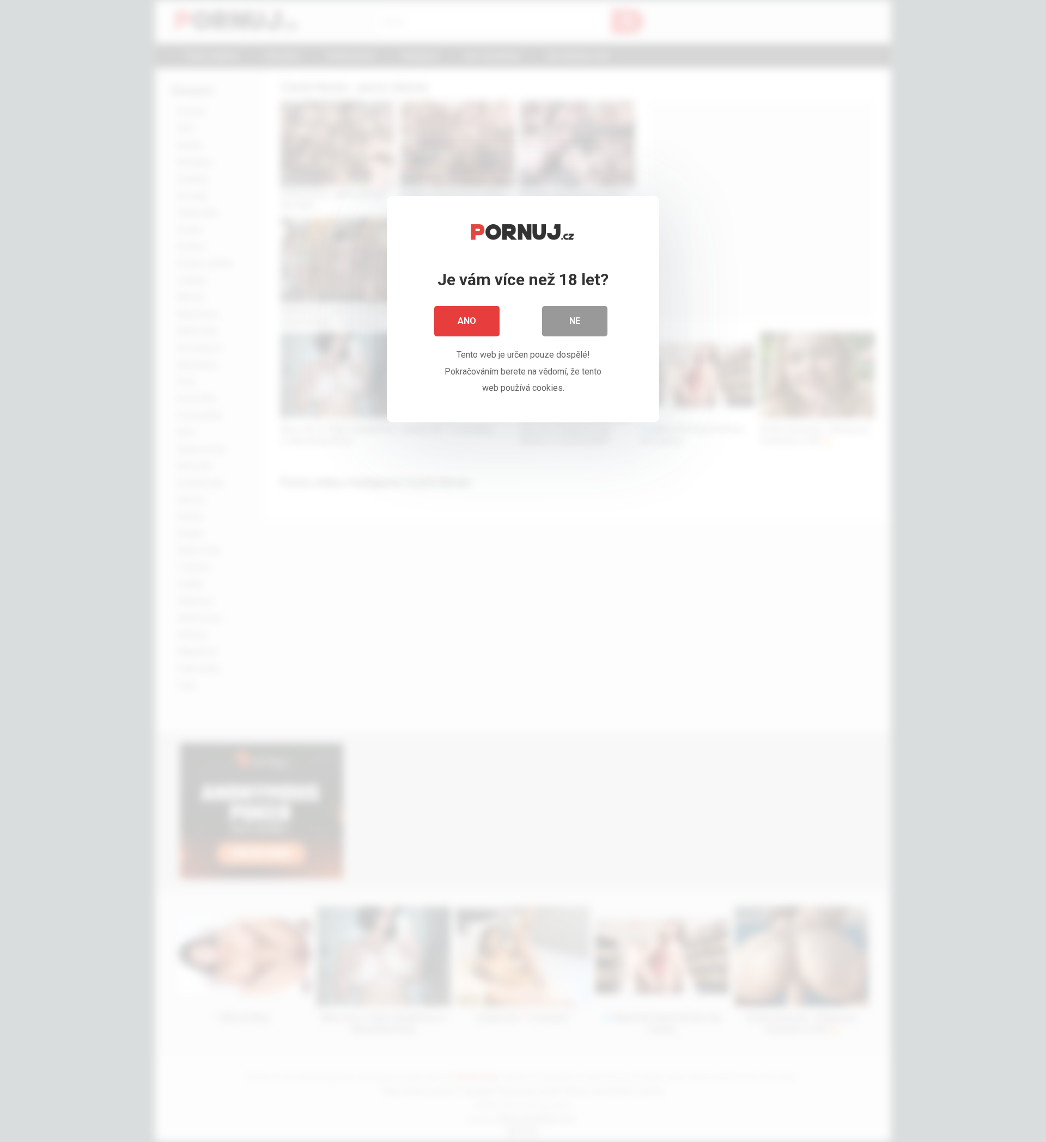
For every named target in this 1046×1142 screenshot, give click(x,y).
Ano (467, 321)
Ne (574, 321)
